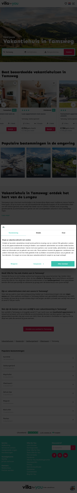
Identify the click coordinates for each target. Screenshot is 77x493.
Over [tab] (63, 233)
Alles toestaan (63, 264)
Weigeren (14, 264)
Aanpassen (37, 264)
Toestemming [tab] (13, 233)
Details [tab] (38, 233)
